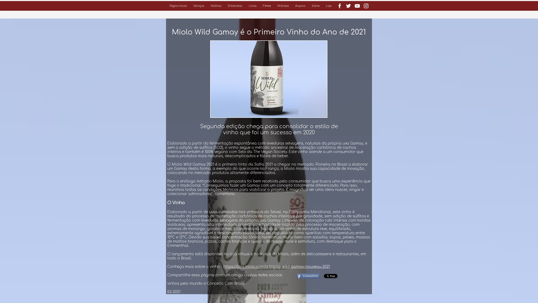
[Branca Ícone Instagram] (366, 6)
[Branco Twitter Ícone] (348, 6)
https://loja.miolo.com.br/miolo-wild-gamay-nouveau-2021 (276, 267)
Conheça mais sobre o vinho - (195, 267)
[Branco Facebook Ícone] (339, 6)
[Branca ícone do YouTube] (357, 6)
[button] (198, 5)
